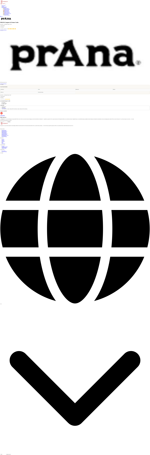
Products (1, 83)
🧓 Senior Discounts (6, 8)
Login (2, 16)
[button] (75, 304)
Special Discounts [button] (4, 7)
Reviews (3, 6)
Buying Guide (3, 5)
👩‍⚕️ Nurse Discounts (5, 14)
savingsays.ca (4, 454)
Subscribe (9, 121)
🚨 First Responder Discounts (7, 13)
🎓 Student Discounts (6, 11)
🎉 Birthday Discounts (6, 12)
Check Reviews (4, 83)
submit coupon (2, 105)
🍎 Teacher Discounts (6, 10)
